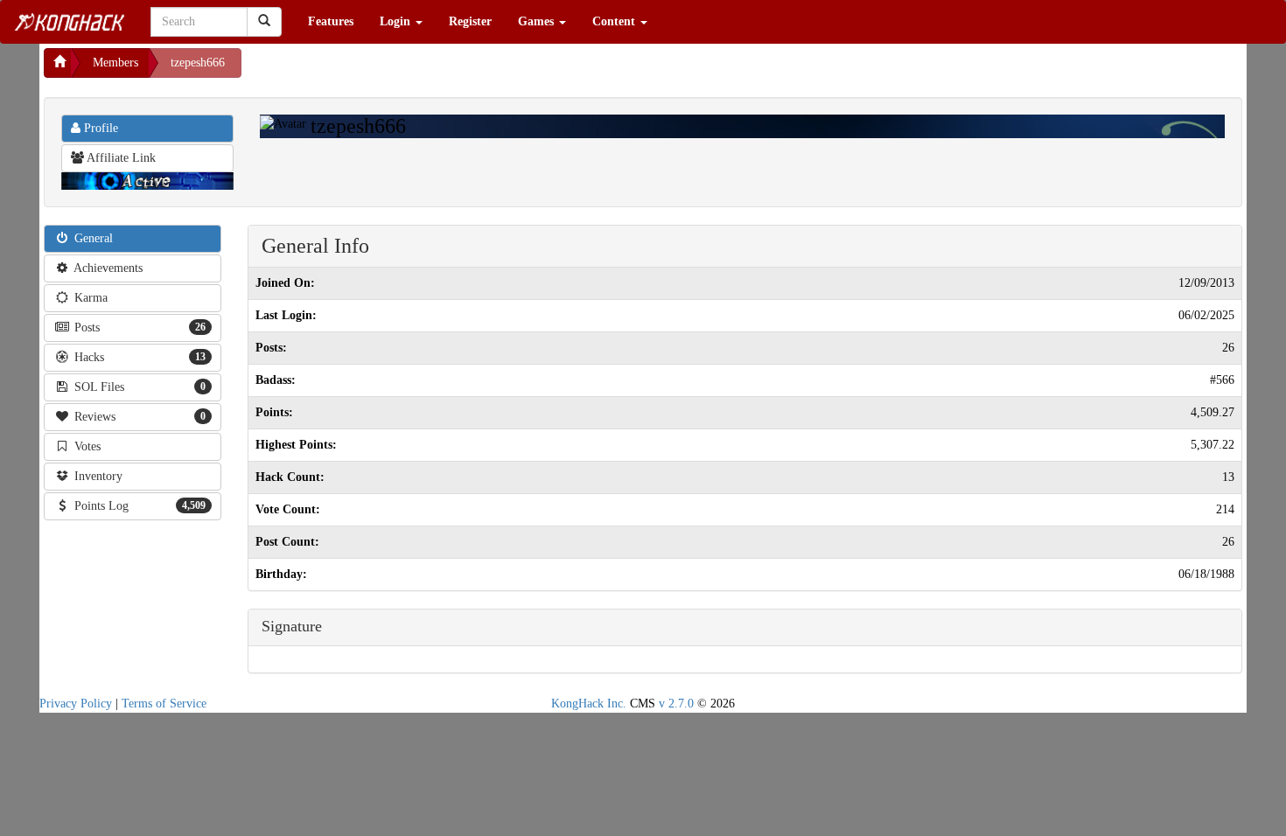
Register (470, 21)
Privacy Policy (75, 703)
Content (615, 21)
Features (330, 21)
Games (537, 21)
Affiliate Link (120, 157)
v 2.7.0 (676, 703)
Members (115, 62)
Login (397, 21)
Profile (99, 128)
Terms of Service (164, 703)
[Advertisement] (381, 70)
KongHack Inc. (588, 703)
